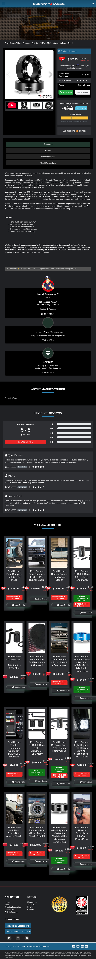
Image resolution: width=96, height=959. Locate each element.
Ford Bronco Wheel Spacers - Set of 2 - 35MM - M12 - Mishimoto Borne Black (59, 834)
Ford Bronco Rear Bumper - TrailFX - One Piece (14, 575)
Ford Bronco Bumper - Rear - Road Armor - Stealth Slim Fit (37, 832)
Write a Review (26, 442)
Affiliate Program (11, 912)
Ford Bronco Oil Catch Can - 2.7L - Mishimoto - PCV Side (14, 662)
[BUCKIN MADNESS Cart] (93, 3)
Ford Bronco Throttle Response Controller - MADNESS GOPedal (14, 749)
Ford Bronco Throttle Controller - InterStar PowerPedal (81, 833)
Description (48, 144)
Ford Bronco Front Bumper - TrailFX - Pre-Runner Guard (37, 575)
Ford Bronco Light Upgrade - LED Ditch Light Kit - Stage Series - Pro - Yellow (81, 749)
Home (7, 902)
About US (31, 904)
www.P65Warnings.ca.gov (66, 268)
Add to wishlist (82, 92)
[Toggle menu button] (4, 4)
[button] (50, 74)
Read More (47, 340)
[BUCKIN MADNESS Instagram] (18, 938)
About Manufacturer (48, 163)
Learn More (81, 108)
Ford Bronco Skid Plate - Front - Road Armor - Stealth (14, 832)
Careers (30, 909)
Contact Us (9, 909)
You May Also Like (48, 156)
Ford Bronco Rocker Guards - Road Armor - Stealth (59, 575)
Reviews (48, 150)
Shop (7, 904)
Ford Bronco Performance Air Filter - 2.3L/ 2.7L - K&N (37, 661)
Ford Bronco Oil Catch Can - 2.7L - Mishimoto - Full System (37, 747)
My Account (32, 902)
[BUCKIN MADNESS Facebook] (9, 938)
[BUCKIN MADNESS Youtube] (26, 938)
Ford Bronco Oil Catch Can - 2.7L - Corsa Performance (59, 746)
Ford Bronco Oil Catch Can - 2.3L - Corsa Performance (82, 575)
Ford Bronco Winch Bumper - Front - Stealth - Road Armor (59, 661)
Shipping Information (13, 907)
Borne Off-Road (84, 85)
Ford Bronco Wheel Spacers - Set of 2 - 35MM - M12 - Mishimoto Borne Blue (82, 663)
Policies (30, 907)
